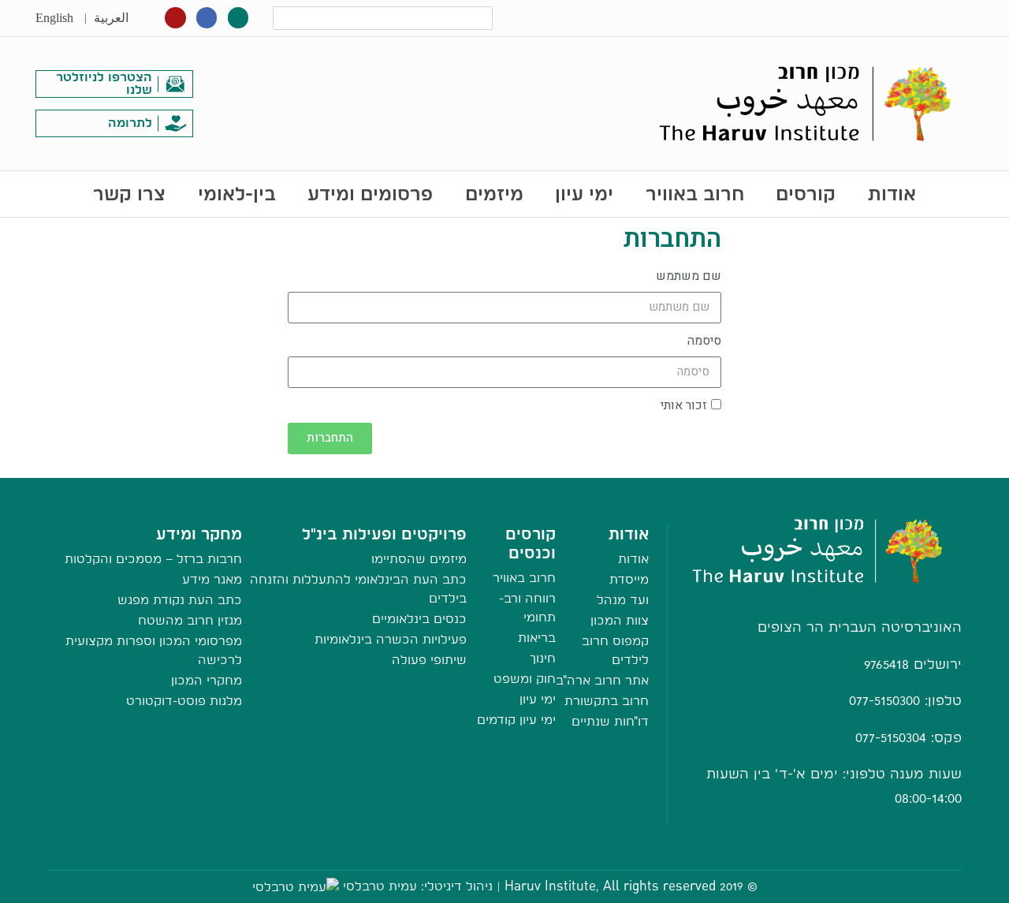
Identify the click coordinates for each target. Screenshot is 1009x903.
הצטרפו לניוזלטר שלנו (104, 83)
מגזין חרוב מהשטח (190, 620)
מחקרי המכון (206, 680)
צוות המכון (619, 620)
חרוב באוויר (695, 193)
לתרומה (130, 122)
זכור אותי (684, 404)
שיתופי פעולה (429, 659)
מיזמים (494, 193)
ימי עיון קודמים (516, 719)
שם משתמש (688, 275)
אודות (892, 193)
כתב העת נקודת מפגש (179, 599)
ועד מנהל (623, 599)
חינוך (543, 658)
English (54, 17)
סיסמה (704, 340)
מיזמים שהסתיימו (419, 558)
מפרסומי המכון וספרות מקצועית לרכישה (153, 650)
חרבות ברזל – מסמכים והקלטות (153, 558)
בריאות (537, 637)
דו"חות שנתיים (610, 721)
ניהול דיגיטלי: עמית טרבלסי (418, 886)
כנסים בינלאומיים (419, 618)
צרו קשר (129, 193)
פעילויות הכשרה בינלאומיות (391, 639)
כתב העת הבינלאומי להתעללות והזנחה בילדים (358, 589)
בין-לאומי (237, 193)
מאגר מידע (212, 579)
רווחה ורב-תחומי (527, 608)
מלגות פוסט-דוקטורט (184, 700)
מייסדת (629, 579)
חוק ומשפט (524, 678)
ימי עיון (584, 193)
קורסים (806, 193)
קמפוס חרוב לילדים (615, 650)
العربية (111, 17)
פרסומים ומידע (370, 193)
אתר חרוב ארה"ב (602, 680)
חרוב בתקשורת (606, 700)
